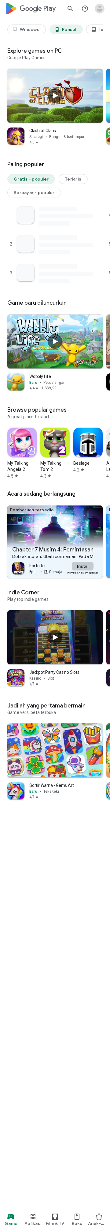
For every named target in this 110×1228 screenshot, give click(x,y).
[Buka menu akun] (99, 8)
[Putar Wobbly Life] (55, 341)
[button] (31, 179)
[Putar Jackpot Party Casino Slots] (55, 637)
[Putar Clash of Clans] (55, 95)
